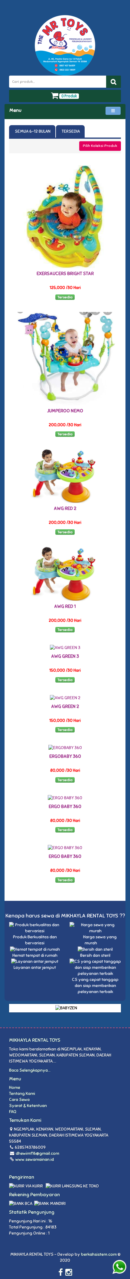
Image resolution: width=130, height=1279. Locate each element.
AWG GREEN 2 (65, 706)
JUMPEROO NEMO (65, 411)
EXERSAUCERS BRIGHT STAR (65, 273)
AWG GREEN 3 (65, 656)
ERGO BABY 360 (65, 806)
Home (14, 1087)
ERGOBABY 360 (65, 756)
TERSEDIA (70, 131)
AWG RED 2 (65, 508)
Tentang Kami (22, 1093)
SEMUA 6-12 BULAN (32, 131)
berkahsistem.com (99, 1254)
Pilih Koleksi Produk (100, 146)
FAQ (12, 1111)
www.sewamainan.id (34, 1159)
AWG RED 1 (65, 606)
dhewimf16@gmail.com (37, 1153)
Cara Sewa (19, 1099)
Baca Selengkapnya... (29, 1070)
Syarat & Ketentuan (28, 1105)
